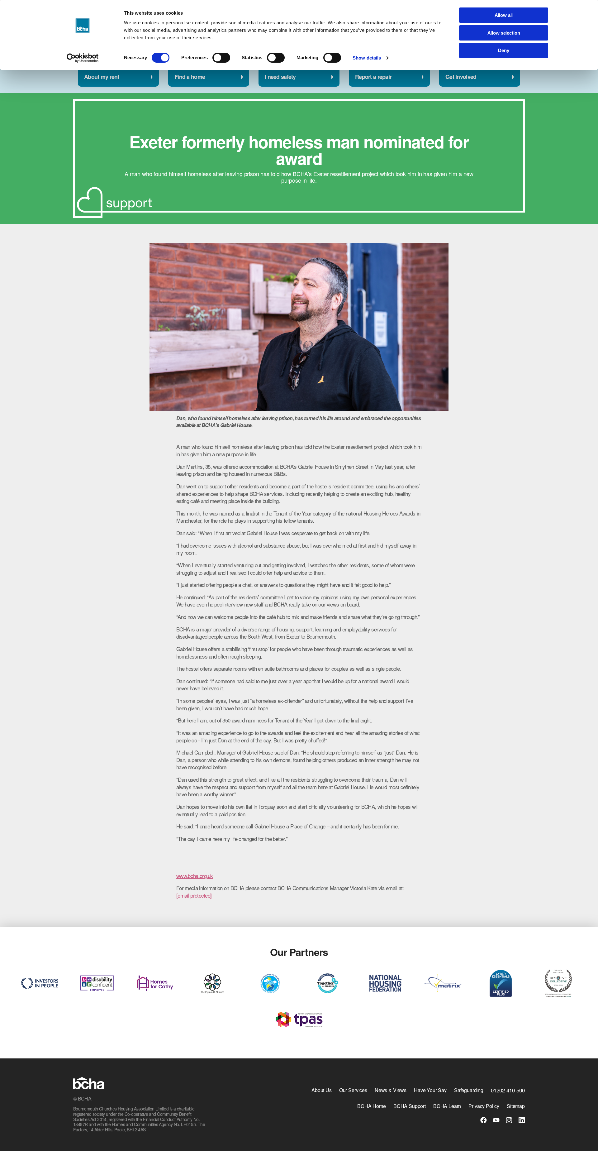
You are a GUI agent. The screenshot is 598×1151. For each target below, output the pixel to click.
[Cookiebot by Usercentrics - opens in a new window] (82, 58)
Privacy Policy (483, 1106)
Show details (367, 57)
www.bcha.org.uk (194, 876)
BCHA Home (371, 1106)
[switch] (221, 58)
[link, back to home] (88, 1084)
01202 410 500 (508, 1090)
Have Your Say (430, 1090)
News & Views (390, 1090)
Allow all (504, 15)
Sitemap (516, 1106)
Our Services (353, 1090)
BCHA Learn (447, 1106)
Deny (503, 50)
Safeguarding (468, 1090)
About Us (321, 1090)
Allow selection (503, 33)
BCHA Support (409, 1106)
